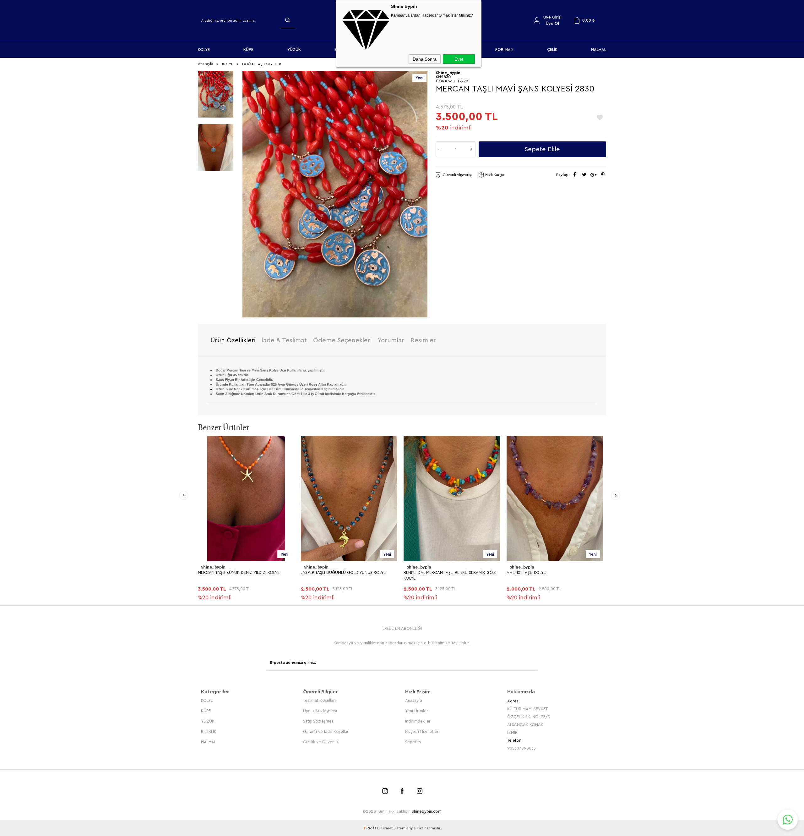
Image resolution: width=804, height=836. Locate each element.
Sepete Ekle (542, 149)
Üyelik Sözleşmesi (320, 711)
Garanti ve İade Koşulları (326, 731)
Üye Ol (552, 23)
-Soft (370, 828)
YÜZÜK (294, 49)
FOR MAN (504, 49)
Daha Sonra (425, 59)
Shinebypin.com (427, 811)
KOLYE (204, 49)
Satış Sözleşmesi (318, 721)
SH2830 (443, 77)
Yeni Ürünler (416, 711)
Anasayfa (413, 700)
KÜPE (248, 49)
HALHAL (598, 49)
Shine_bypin (213, 567)
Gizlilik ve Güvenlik (320, 742)
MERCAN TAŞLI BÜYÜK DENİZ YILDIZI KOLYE (239, 572)
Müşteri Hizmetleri (422, 731)
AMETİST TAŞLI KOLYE (526, 572)
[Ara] (287, 20)
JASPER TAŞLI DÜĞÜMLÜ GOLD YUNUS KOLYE (343, 572)
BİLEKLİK (208, 731)
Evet (458, 59)
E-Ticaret (385, 828)
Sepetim (413, 742)
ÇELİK (552, 49)
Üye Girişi (552, 17)
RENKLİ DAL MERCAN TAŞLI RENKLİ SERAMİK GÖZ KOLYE (450, 575)
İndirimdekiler (418, 721)
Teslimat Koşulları (319, 700)
